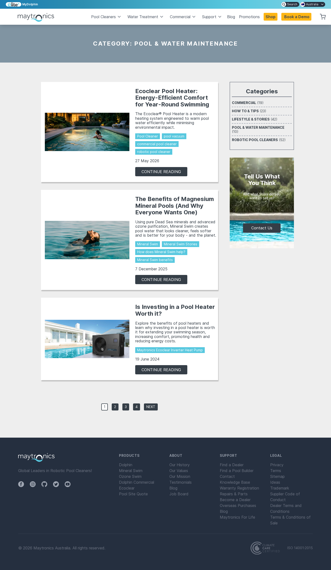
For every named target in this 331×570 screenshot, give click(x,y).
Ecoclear (126, 488)
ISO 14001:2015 (300, 548)
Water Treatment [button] (142, 16)
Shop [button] (271, 16)
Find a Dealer (232, 464)
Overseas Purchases (238, 505)
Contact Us (261, 227)
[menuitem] (290, 4)
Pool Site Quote (133, 493)
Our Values (178, 470)
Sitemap (277, 476)
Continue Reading (161, 171)
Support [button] (209, 16)
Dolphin (125, 464)
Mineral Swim (130, 470)
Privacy (277, 464)
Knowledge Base (235, 482)
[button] (296, 17)
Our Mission (179, 476)
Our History (179, 464)
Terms (275, 470)
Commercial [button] (180, 16)
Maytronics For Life (237, 517)
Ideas (275, 482)
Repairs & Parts (234, 493)
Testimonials (180, 482)
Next (150, 407)
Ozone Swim (130, 476)
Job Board (179, 493)
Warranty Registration (239, 488)
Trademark (279, 488)
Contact (227, 476)
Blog (231, 17)
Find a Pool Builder (236, 470)
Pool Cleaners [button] (103, 16)
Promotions (249, 17)
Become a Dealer (235, 499)
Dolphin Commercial (136, 482)
